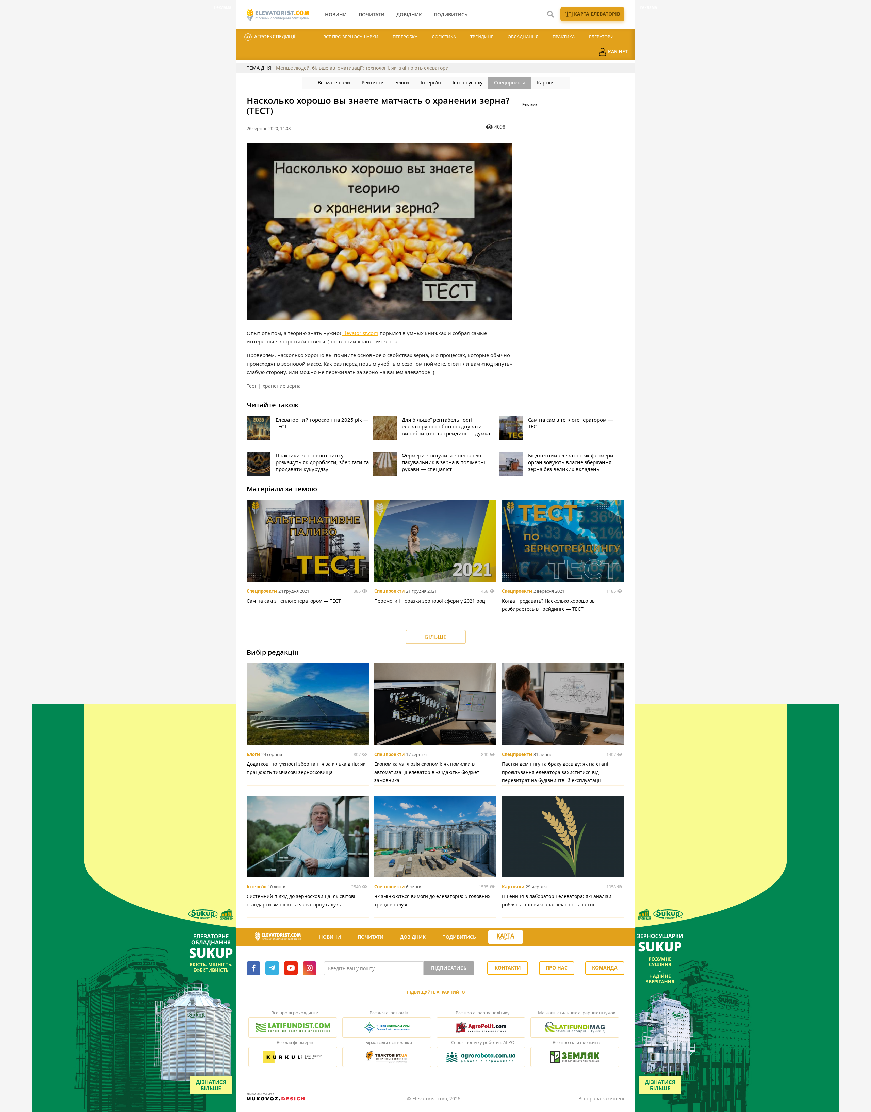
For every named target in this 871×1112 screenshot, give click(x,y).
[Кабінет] (535, 937)
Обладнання (523, 37)
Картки (545, 82)
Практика (564, 37)
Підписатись (448, 968)
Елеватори (601, 37)
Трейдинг (481, 37)
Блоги (402, 82)
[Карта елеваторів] (505, 937)
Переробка (405, 37)
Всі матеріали (334, 82)
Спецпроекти (509, 82)
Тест (252, 386)
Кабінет (617, 51)
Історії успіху (467, 82)
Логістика (444, 37)
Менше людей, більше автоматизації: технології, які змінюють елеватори (362, 68)
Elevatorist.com (360, 333)
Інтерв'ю (431, 82)
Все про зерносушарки (350, 37)
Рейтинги (373, 82)
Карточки (513, 886)
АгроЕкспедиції (274, 36)
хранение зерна (282, 386)
